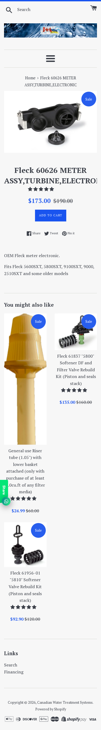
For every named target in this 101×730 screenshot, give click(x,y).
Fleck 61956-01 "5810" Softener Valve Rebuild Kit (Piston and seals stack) (25, 586)
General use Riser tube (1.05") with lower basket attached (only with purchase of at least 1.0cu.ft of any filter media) (25, 471)
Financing (13, 672)
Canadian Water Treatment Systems (65, 702)
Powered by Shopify (50, 709)
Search (10, 665)
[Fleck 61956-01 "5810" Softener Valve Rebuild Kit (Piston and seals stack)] (25, 544)
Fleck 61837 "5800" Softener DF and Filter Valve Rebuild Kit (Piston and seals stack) (76, 369)
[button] (41, 189)
